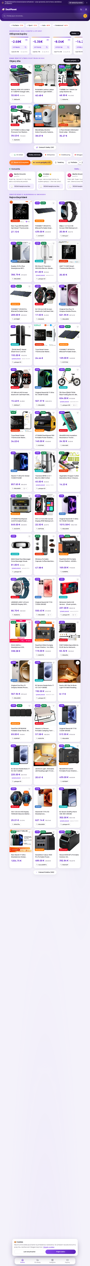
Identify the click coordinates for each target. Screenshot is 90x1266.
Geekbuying (65, 155)
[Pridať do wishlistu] (29, 67)
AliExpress (51, 155)
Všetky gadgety (70, 60)
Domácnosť (61, 25)
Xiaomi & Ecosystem (21, 162)
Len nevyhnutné (29, 1252)
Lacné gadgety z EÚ (43, 162)
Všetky (73, 33)
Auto (46, 25)
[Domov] (9, 9)
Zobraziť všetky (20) (46, 147)
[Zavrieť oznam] (86, 2)
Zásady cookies (48, 1247)
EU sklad (20, 155)
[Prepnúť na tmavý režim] (81, 9)
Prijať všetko (60, 1252)
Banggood (80, 155)
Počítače (18, 25)
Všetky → (77, 169)
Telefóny (60, 162)
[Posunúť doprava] (80, 162)
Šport (33, 25)
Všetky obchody (34, 155)
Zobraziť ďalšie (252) (46, 872)
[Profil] (86, 9)
